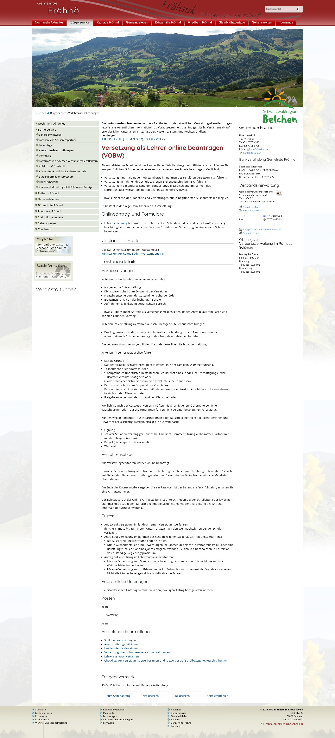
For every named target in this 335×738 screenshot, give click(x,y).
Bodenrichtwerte (48, 182)
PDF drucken (182, 696)
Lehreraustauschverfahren (121, 656)
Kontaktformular (252, 152)
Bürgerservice (80, 22)
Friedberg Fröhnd (200, 22)
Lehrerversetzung (115, 223)
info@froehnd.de (259, 149)
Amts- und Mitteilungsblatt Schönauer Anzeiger (66, 187)
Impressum (41, 716)
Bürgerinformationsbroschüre (56, 176)
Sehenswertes (262, 22)
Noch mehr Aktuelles (49, 22)
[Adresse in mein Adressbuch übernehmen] (280, 196)
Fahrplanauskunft (252, 210)
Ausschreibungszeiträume (121, 644)
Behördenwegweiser (50, 134)
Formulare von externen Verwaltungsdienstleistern (68, 161)
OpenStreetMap (251, 207)
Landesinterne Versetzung (121, 648)
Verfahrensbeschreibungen (56, 150)
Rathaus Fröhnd (108, 22)
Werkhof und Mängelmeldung (51, 722)
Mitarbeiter (109, 713)
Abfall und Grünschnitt (52, 166)
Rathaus (175, 719)
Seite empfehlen (217, 696)
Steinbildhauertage (232, 22)
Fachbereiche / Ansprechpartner (57, 140)
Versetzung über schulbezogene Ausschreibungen (137, 652)
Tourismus (286, 22)
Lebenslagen (46, 145)
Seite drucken (150, 696)
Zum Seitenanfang (118, 696)
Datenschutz (42, 719)
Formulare (45, 155)
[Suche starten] (298, 9)
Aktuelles (176, 709)
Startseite (40, 709)
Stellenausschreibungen (120, 640)
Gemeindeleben (137, 22)
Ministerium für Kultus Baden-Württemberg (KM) (133, 253)
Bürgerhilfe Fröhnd (168, 22)
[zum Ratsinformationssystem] (53, 280)
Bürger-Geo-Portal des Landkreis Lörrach (62, 171)
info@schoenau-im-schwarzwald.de (262, 229)
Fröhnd (42, 113)
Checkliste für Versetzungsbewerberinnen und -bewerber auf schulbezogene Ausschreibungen (166, 660)
